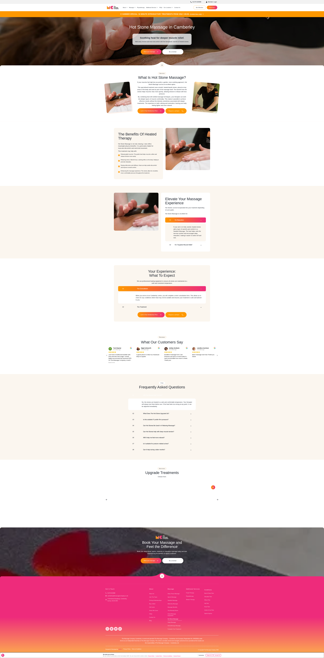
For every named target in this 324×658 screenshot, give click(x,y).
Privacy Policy (127, 649)
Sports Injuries (208, 613)
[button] (217, 355)
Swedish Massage (172, 600)
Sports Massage (172, 597)
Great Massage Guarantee (172, 614)
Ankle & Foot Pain (209, 610)
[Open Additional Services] (157, 7)
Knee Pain (207, 606)
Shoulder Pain (208, 596)
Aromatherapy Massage (174, 625)
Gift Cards (152, 607)
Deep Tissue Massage (174, 593)
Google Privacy (177, 655)
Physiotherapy (190, 596)
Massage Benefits (172, 607)
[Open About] (127, 7)
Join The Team (153, 597)
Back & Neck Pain (209, 593)
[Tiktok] (120, 629)
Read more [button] (195, 362)
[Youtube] (116, 629)
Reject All (209, 655)
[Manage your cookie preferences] (2, 655)
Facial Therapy (190, 592)
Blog (150, 620)
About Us (151, 593)
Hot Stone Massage (173, 619)
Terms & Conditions (136, 649)
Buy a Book (152, 603)
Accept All (217, 655)
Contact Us (152, 617)
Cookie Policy (159, 655)
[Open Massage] (135, 7)
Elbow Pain (207, 600)
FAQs (150, 614)
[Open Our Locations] (172, 7)
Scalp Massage (172, 622)
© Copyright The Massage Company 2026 (208, 650)
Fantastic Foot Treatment (174, 629)
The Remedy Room (173, 610)
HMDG (120, 649)
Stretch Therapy (190, 599)
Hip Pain (206, 603)
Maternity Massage (173, 603)
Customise (201, 655)
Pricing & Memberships (155, 600)
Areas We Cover (153, 610)
